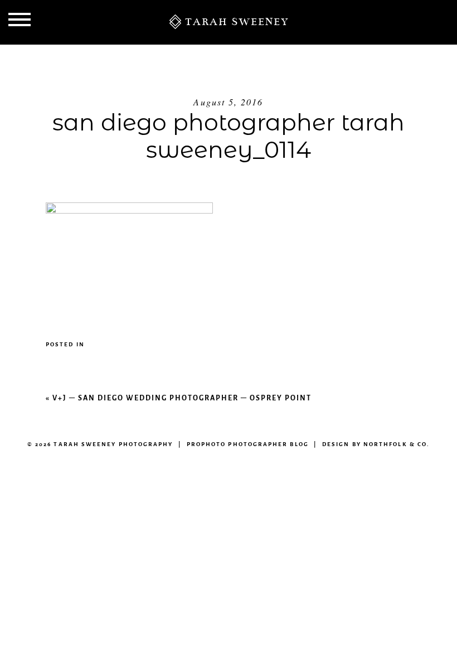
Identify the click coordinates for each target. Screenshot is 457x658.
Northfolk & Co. (396, 444)
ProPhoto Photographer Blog (248, 444)
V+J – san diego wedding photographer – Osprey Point (182, 398)
